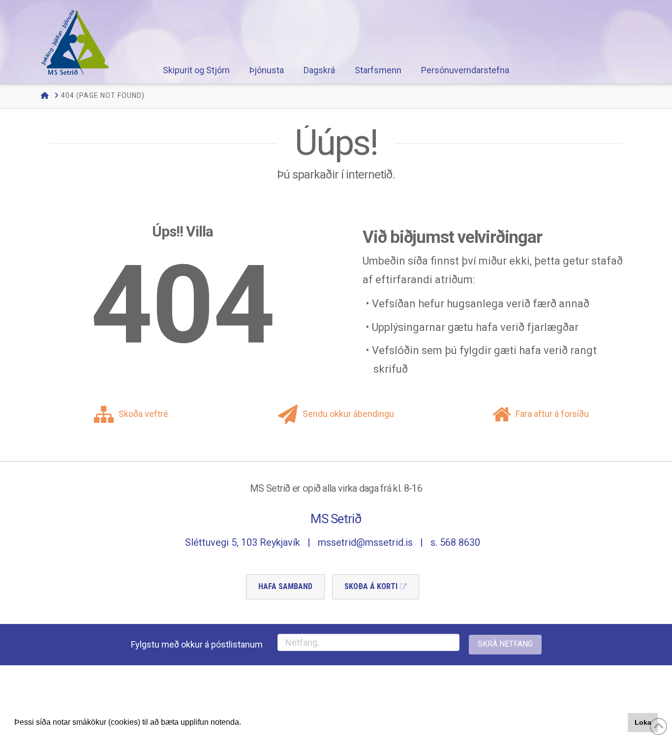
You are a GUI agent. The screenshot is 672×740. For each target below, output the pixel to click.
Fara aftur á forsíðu (552, 414)
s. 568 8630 (455, 542)
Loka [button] (643, 722)
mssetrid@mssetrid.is (365, 542)
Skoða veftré (143, 414)
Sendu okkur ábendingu (348, 414)
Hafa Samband (285, 586)
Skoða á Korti (370, 586)
